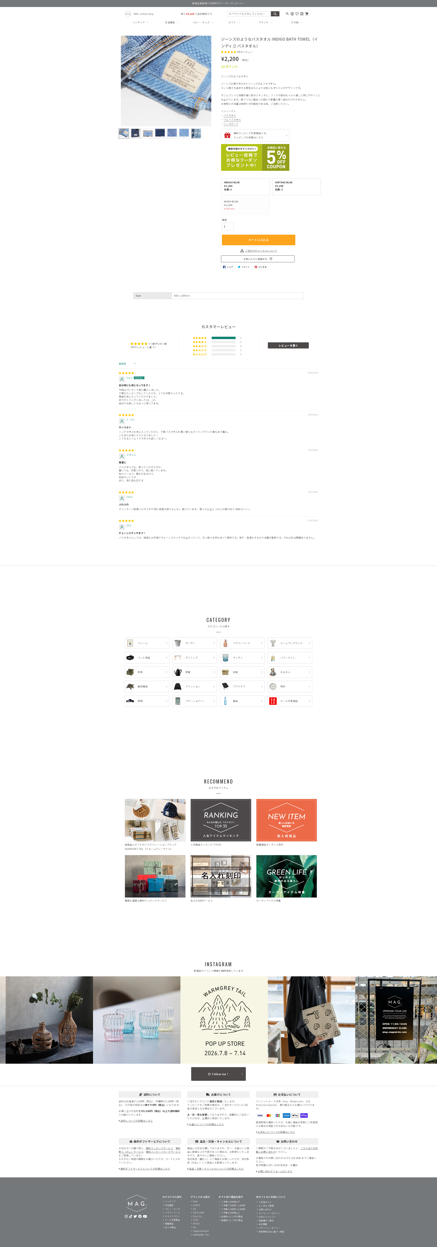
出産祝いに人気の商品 (232, 1216)
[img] (126, 373)
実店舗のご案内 (266, 1220)
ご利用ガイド (265, 1202)
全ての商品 (170, 1227)
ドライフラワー (172, 1216)
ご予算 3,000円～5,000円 (233, 1205)
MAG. (195, 1201)
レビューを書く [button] (288, 345)
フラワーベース (172, 1212)
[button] (229, 52)
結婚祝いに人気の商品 (232, 1220)
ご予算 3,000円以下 (230, 1201)
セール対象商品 (172, 1219)
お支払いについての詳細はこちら (276, 1132)
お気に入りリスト (267, 1216)
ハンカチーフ (231, 124)
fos (194, 1227)
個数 (224, 220)
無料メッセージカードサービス (163, 1151)
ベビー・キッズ (201, 22)
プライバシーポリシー (269, 1227)
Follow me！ (220, 1074)
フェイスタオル (232, 119)
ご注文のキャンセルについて (261, 250)
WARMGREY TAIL (201, 1234)
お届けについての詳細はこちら (206, 1124)
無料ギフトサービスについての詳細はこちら (145, 1168)
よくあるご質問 (266, 1205)
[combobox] (249, 13)
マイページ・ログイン (269, 1213)
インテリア (138, 22)
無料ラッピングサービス (159, 1148)
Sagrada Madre (201, 1230)
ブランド (264, 22)
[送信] (275, 13)
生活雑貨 (170, 22)
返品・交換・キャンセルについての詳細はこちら (216, 1168)
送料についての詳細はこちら (136, 1120)
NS (194, 1208)
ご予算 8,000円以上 (230, 1212)
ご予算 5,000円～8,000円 (233, 1209)
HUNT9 (196, 1205)
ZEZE (196, 1219)
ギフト (232, 22)
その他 (295, 22)
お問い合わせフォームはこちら (274, 1171)
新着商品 (169, 1223)
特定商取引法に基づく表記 (271, 1231)
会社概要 (263, 1224)
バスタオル (230, 115)
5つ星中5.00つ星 (158, 343)
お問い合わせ (265, 1209)
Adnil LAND (198, 1212)
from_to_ (198, 1216)
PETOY (196, 1223)
